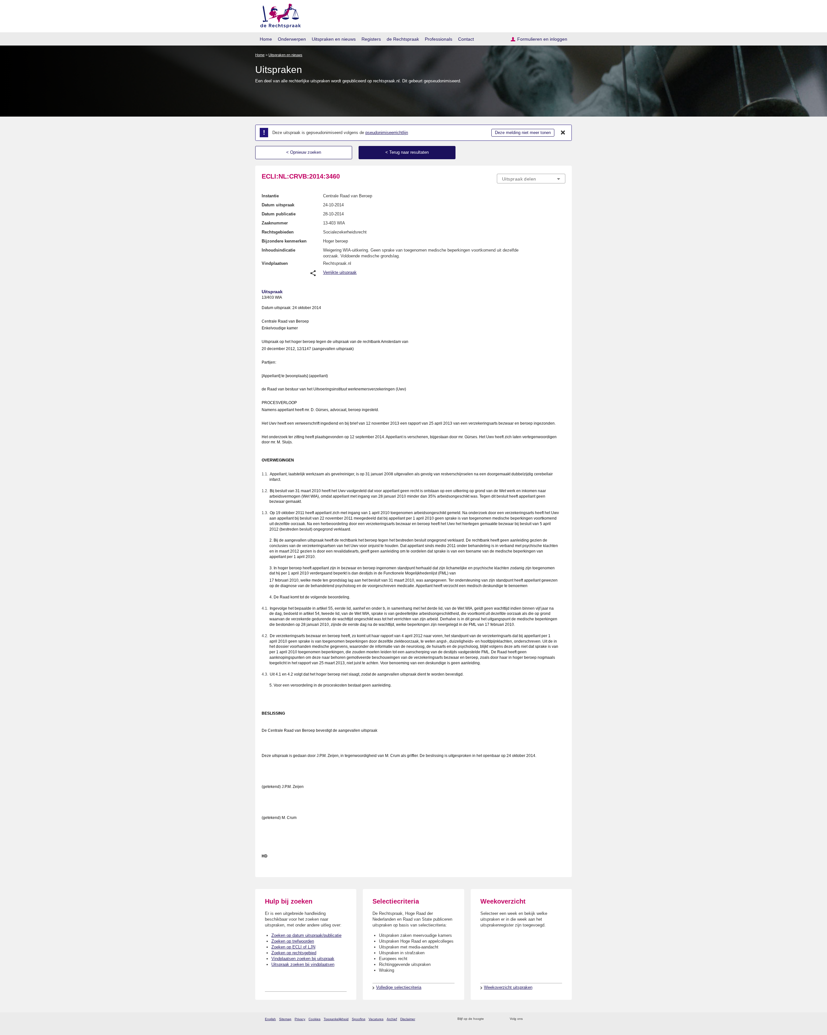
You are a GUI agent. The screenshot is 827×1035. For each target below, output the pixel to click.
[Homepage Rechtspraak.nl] (278, 14)
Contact (466, 39)
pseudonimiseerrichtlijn (386, 132)
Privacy (300, 1019)
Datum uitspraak (278, 204)
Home (266, 39)
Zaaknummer (275, 223)
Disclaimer (407, 1019)
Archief (392, 1019)
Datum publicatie (279, 214)
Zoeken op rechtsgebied (293, 952)
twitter (528, 1019)
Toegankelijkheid (336, 1019)
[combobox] (531, 178)
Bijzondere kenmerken (284, 241)
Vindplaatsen (275, 263)
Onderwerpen (292, 39)
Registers (371, 39)
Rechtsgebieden (278, 232)
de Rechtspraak (403, 39)
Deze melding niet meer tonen (523, 132)
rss (490, 1019)
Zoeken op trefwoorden (292, 941)
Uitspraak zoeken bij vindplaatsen (302, 964)
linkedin (553, 1019)
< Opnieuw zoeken (303, 152)
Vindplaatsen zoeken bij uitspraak (302, 958)
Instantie (270, 195)
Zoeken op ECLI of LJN (293, 947)
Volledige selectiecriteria (398, 987)
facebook (536, 1019)
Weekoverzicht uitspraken (508, 987)
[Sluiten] (563, 132)
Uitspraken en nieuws (334, 39)
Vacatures (376, 1019)
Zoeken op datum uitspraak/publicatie (306, 935)
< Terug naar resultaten (407, 152)
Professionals (438, 39)
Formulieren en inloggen (542, 39)
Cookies (314, 1019)
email (498, 1019)
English (270, 1019)
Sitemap (285, 1019)
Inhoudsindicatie (278, 250)
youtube (562, 1019)
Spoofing (358, 1019)
